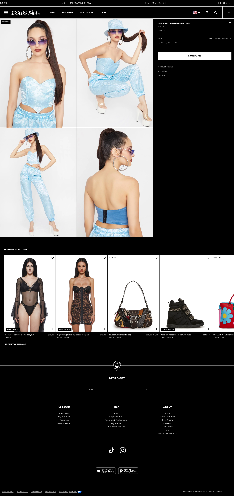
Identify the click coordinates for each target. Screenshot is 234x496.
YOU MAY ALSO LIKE (16, 249)
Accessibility (50, 491)
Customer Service (116, 427)
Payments (116, 423)
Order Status (64, 413)
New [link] (52, 12)
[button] (76, 3)
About (167, 413)
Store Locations (167, 417)
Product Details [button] (165, 67)
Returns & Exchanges (116, 420)
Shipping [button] (162, 75)
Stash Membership (167, 433)
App (167, 430)
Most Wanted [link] (87, 12)
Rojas (161, 27)
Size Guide (167, 420)
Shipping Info (115, 417)
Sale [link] (104, 12)
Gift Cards (168, 427)
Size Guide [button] (162, 71)
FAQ (116, 413)
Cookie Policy (36, 491)
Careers (167, 423)
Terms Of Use (22, 491)
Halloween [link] (67, 12)
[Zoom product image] (38, 73)
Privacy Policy (8, 491)
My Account (64, 417)
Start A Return (64, 423)
